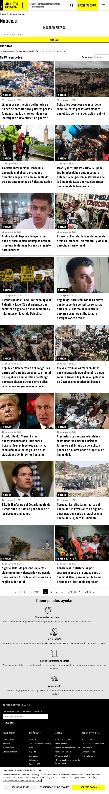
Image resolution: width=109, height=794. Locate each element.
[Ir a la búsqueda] (72, 5)
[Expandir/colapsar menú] (103, 5)
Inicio (3, 13)
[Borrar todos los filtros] (65, 51)
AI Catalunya (87, 756)
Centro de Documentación (93, 743)
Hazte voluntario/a (63, 751)
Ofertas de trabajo (10, 751)
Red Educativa (88, 739)
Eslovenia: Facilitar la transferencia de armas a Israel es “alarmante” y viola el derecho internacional (82, 240)
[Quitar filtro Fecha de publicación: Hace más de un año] (37, 51)
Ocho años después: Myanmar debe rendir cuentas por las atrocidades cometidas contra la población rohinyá (81, 109)
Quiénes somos (9, 739)
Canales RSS (34, 764)
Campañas (33, 756)
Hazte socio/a (87, 5)
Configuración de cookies (54, 787)
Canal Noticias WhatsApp (40, 743)
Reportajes (33, 751)
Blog (31, 747)
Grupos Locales (88, 751)
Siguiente (72, 591)
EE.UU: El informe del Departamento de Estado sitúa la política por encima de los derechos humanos (26, 509)
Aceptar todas (89, 787)
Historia (6, 743)
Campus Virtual (88, 747)
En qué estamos (17, 13)
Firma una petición (63, 739)
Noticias (32, 739)
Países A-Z (33, 760)
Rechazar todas (20, 787)
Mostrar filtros (54, 27)
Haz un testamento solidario (67, 747)
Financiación (8, 747)
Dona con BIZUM (62, 756)
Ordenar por (87, 56)
